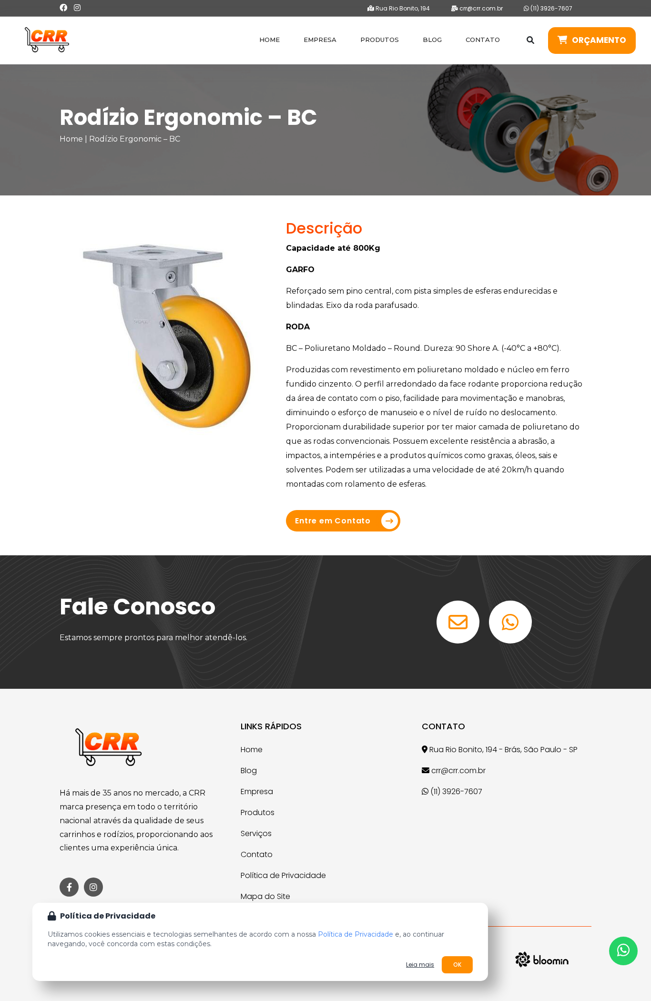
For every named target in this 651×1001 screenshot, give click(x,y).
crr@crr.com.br (480, 8)
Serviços (256, 833)
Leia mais (420, 965)
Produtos (379, 39)
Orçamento (599, 40)
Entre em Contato (333, 520)
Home (269, 39)
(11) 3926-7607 (550, 8)
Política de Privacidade (283, 875)
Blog (432, 39)
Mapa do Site (265, 896)
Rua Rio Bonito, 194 (402, 8)
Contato (483, 39)
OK (457, 964)
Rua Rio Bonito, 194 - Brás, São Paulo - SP (502, 749)
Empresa (320, 39)
